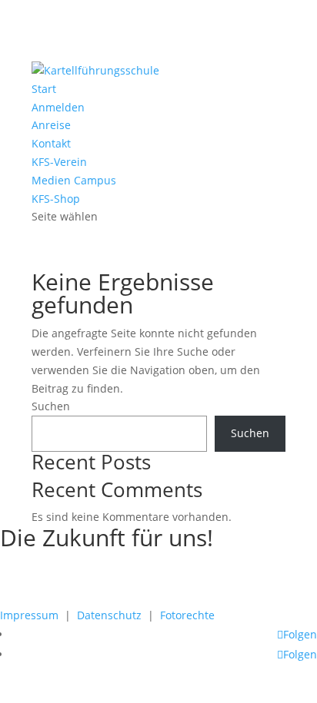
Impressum (29, 615)
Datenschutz (109, 615)
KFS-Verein (59, 161)
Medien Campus (74, 180)
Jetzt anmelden (69, 592)
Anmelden (58, 107)
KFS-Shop (56, 198)
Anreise (51, 125)
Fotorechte (187, 615)
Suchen (51, 406)
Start (44, 88)
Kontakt (51, 143)
